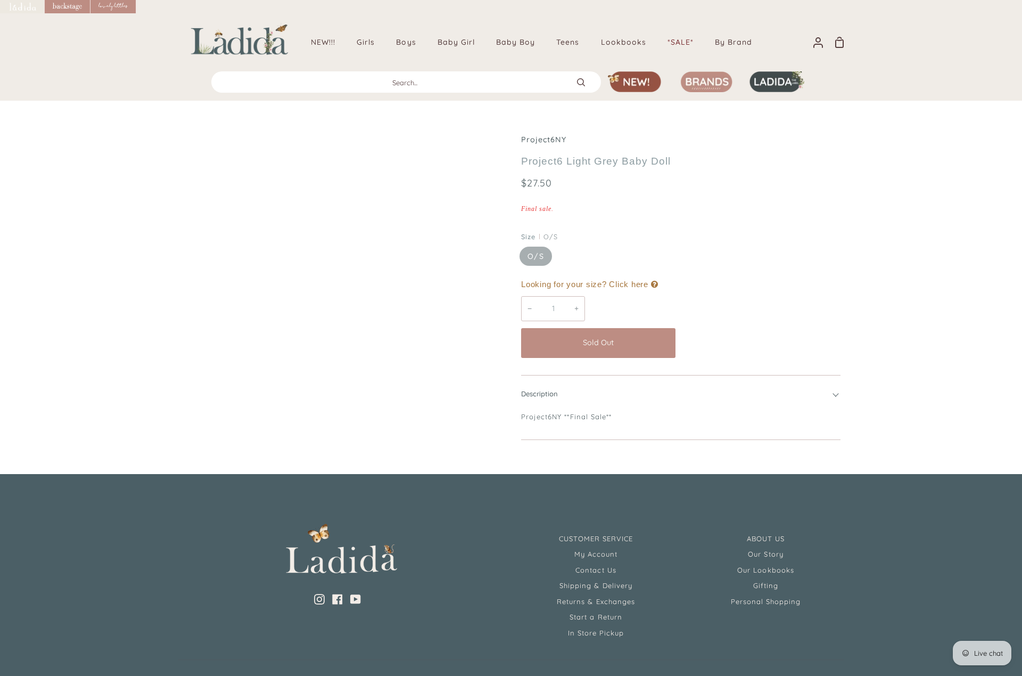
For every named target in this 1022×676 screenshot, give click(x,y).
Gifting (765, 585)
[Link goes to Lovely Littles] (113, 6)
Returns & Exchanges (596, 601)
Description (539, 393)
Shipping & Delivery (595, 585)
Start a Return (596, 617)
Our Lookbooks (765, 570)
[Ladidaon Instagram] (319, 599)
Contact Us (595, 570)
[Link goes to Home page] (22, 6)
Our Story (765, 554)
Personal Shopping (766, 601)
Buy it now (760, 342)
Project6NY (543, 139)
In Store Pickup (596, 633)
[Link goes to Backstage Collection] (67, 6)
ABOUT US (766, 538)
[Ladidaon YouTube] (355, 599)
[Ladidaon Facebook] (337, 599)
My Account (595, 554)
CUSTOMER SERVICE (596, 538)
